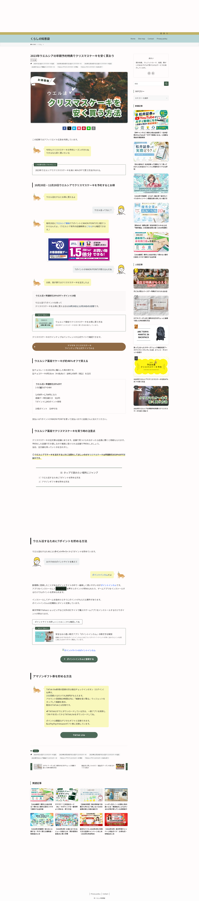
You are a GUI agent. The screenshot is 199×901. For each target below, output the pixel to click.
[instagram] (161, 33)
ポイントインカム (100, 574)
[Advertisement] (69, 16)
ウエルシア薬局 (63, 223)
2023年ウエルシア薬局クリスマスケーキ (43, 67)
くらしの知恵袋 (40, 38)
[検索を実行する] (166, 83)
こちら (89, 226)
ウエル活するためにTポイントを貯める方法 (61, 477)
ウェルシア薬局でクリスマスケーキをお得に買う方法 (79, 321)
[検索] (167, 33)
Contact (105, 894)
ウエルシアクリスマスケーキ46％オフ (91, 67)
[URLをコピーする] (93, 128)
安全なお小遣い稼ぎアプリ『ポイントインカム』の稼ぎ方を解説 (84, 634)
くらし (36, 751)
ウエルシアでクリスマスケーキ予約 (68, 67)
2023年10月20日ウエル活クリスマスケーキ (69, 63)
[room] (164, 33)
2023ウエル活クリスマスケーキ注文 (44, 63)
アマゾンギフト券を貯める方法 (55, 481)
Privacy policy (95, 894)
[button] (64, 128)
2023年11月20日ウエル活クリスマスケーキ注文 (98, 63)
